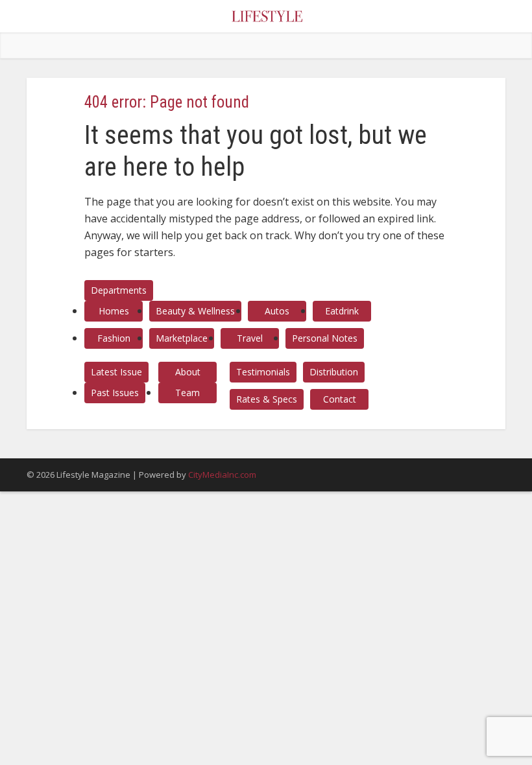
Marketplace (182, 338)
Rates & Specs (266, 399)
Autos (277, 311)
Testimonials (263, 372)
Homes (114, 311)
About (187, 372)
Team (187, 392)
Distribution (333, 372)
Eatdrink (342, 311)
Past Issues (115, 392)
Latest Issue (116, 372)
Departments (119, 290)
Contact (339, 399)
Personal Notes (324, 338)
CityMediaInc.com (222, 474)
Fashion (113, 338)
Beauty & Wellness (195, 311)
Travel (250, 338)
